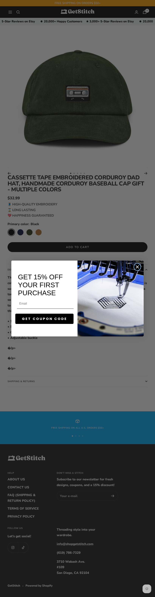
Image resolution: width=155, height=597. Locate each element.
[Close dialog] (137, 267)
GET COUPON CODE (44, 318)
